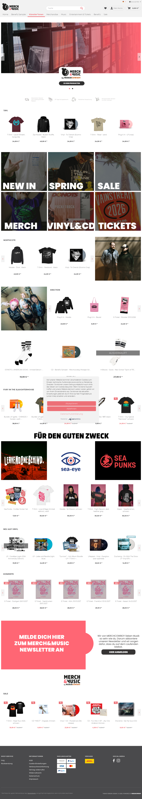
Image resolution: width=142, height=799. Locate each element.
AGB (31, 760)
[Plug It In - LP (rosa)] (126, 124)
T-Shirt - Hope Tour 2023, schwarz (16, 722)
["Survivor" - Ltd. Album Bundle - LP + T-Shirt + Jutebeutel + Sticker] (71, 544)
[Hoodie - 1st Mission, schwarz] (71, 495)
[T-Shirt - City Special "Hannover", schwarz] (126, 405)
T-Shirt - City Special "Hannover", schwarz (126, 418)
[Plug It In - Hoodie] (64, 305)
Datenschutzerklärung (71, 414)
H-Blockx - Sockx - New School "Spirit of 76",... (118, 370)
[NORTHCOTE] (118, 258)
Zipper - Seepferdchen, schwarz (126, 510)
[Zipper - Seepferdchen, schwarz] (126, 495)
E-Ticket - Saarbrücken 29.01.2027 (43, 602)
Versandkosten (32, 793)
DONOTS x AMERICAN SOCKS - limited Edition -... (24, 370)
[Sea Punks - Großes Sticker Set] (16, 495)
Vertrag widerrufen (37, 770)
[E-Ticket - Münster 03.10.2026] (124, 305)
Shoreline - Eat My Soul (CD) (126, 721)
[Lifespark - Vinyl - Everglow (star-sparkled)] (98, 544)
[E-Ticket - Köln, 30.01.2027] (71, 589)
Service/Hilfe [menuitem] (135, 2)
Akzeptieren (72, 403)
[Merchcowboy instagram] (118, 760)
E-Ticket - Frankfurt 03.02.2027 (98, 601)
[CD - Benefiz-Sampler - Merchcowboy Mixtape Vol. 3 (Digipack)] (71, 352)
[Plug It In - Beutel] (94, 305)
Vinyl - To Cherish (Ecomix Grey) (77, 267)
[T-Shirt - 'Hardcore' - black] (47, 255)
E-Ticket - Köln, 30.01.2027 (71, 601)
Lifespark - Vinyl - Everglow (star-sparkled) (98, 557)
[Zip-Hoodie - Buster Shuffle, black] (44, 124)
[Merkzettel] (105, 8)
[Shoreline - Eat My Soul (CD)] (126, 709)
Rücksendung (7, 764)
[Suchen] (81, 8)
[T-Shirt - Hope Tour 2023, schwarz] (16, 709)
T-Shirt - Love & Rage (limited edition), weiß (43, 510)
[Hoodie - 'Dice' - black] (17, 255)
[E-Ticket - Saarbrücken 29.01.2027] (43, 589)
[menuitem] (123, 1)
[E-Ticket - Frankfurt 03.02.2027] (98, 589)
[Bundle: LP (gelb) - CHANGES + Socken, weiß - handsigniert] (16, 405)
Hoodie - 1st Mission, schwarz (71, 509)
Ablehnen (71, 409)
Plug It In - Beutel (94, 317)
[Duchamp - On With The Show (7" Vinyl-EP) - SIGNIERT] (126, 544)
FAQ (3, 760)
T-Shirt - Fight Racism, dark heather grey (98, 510)
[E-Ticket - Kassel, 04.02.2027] (126, 589)
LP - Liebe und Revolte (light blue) (43, 557)
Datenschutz (34, 776)
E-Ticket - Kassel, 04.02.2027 (126, 601)
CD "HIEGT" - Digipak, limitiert (43, 721)
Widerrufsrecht (35, 773)
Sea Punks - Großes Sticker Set (16, 509)
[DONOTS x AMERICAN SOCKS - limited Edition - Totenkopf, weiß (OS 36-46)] (24, 352)
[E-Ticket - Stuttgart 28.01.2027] (16, 589)
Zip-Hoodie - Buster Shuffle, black (43, 136)
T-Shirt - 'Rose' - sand (98, 135)
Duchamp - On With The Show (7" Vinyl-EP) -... (126, 557)
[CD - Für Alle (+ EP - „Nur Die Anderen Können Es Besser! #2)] (98, 709)
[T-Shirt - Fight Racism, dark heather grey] (98, 495)
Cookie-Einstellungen (37, 764)
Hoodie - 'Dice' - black (17, 267)
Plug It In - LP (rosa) (126, 135)
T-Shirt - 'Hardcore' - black (47, 267)
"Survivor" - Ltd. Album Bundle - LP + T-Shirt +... (71, 557)
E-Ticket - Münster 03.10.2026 (124, 317)
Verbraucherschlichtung (39, 767)
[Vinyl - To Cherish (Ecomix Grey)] (77, 255)
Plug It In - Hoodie (64, 317)
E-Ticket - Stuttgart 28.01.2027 (16, 601)
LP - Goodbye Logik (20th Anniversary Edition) (16, 557)
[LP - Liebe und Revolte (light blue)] (43, 544)
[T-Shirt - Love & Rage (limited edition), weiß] (43, 495)
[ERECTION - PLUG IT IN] (24, 309)
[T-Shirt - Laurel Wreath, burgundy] (16, 124)
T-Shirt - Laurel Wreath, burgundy (16, 136)
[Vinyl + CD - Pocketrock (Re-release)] (71, 709)
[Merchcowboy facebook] (114, 760)
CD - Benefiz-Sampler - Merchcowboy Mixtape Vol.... (71, 370)
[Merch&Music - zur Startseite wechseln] (10, 6)
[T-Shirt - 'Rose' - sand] (98, 124)
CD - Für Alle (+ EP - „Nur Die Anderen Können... (98, 722)
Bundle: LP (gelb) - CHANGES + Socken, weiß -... (16, 418)
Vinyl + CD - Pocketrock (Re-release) (71, 722)
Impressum (33, 779)
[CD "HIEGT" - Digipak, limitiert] (43, 709)
